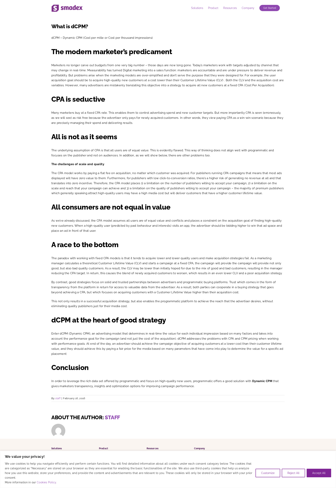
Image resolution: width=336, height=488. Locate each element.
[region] (168, 469)
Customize (268, 473)
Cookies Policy (46, 482)
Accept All (319, 473)
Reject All (293, 473)
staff (57, 398)
